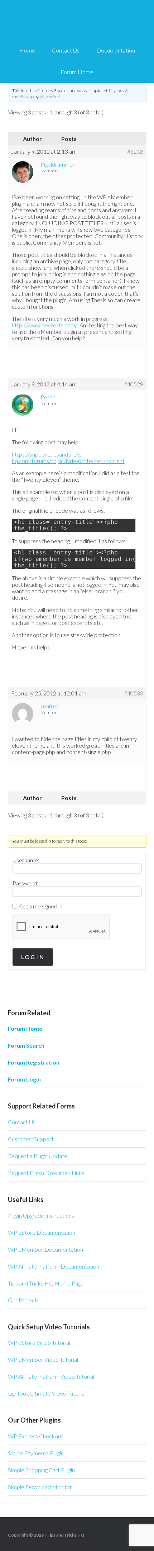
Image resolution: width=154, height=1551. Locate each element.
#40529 (133, 384)
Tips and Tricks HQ (65, 1535)
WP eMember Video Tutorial (43, 1359)
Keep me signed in (40, 906)
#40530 (133, 693)
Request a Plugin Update (37, 1155)
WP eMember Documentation (45, 1249)
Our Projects (23, 1300)
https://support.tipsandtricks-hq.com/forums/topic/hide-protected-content (68, 457)
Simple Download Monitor (40, 1486)
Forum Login (24, 1079)
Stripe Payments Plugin (36, 1453)
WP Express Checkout (35, 1436)
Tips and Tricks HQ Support (77, 21)
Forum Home (25, 1028)
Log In (32, 956)
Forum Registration (33, 1062)
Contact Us (21, 1122)
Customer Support (31, 1138)
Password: (25, 883)
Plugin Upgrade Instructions (41, 1215)
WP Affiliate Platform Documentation (53, 1266)
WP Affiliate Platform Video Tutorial (51, 1376)
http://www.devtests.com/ (44, 325)
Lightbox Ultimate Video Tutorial (47, 1393)
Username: (26, 860)
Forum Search (26, 1045)
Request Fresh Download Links (46, 1172)
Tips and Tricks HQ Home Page (46, 1283)
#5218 (135, 151)
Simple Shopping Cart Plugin (41, 1469)
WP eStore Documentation (41, 1232)
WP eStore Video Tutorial (39, 1342)
